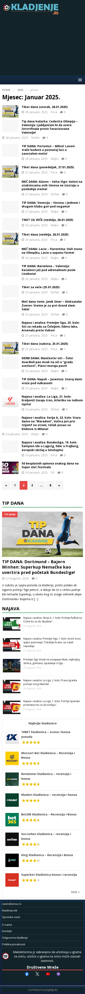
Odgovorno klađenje (15, 938)
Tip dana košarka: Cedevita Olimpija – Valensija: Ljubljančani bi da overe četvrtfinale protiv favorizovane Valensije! (50, 127)
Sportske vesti (11, 917)
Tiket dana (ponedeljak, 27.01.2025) (48, 167)
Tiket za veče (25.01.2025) (41, 287)
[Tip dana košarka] (10, 126)
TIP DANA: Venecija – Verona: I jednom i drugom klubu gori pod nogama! (51, 204)
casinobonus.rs (11, 904)
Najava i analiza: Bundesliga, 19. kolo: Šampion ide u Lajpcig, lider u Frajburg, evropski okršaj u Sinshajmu (50, 446)
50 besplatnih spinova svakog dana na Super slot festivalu (50, 465)
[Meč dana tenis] (10, 306)
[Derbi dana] (10, 362)
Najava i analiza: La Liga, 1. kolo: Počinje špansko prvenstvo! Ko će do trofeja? (51, 703)
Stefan (35, 138)
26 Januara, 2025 (36, 225)
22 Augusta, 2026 (17, 578)
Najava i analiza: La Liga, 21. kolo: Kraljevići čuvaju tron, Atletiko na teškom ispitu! (52, 400)
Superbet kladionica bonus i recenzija (49, 875)
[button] (79, 80)
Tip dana (13, 503)
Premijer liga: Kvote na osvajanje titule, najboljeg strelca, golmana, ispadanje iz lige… (51, 661)
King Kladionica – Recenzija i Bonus (47, 855)
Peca (54, 112)
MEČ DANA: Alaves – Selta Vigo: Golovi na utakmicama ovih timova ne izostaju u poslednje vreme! (52, 185)
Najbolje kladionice (42, 723)
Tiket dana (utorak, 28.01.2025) (45, 107)
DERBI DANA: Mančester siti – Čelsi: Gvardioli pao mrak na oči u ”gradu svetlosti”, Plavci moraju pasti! (47, 361)
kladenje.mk (9, 910)
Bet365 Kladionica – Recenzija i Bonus (49, 814)
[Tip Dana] (10, 150)
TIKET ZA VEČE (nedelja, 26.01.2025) (47, 220)
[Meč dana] (10, 186)
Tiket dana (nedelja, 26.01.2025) (45, 234)
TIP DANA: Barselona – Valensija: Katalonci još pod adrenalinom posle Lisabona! (49, 269)
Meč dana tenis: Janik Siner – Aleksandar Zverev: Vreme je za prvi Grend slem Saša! (52, 305)
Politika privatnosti (13, 944)
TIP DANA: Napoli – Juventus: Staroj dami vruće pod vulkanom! (52, 381)
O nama (7, 924)
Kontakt (7, 931)
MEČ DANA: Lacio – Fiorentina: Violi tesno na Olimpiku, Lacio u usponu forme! (52, 251)
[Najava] (10, 327)
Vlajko (55, 159)
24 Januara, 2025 (36, 409)
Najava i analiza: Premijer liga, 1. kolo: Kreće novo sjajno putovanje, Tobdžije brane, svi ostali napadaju (52, 642)
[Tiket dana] (10, 111)
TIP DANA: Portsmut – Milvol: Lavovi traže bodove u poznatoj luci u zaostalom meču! (48, 149)
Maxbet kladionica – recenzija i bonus (49, 795)
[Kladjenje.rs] (32, 13)
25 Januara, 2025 (36, 292)
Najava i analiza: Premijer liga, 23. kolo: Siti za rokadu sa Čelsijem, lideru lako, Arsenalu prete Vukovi (51, 326)
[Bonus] (10, 468)
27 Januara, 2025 (36, 172)
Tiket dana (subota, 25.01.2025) (45, 344)
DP (53, 472)
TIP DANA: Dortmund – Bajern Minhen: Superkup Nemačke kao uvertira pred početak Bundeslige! (38, 567)
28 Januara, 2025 (36, 112)
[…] (36, 599)
